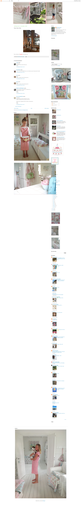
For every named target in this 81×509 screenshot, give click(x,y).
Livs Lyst (53, 311)
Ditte (17, 75)
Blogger (44, 500)
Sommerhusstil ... (29, 6)
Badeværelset (59, 109)
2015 (53, 169)
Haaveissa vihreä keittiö (55, 402)
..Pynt (53, 405)
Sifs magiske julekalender (60, 137)
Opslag (54, 103)
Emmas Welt (54, 387)
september (54, 196)
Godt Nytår (54, 175)
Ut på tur (58, 287)
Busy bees (58, 272)
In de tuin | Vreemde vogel (60, 366)
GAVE (54, 183)
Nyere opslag (16, 108)
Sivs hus (53, 286)
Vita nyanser (54, 354)
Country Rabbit (54, 328)
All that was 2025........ (60, 305)
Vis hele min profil (54, 35)
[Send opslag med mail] (26, 56)
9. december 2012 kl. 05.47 (20, 104)
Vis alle (65, 419)
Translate (58, 65)
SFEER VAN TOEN (55, 365)
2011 (53, 208)
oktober (54, 195)
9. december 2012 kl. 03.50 (20, 93)
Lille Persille (54, 293)
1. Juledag (54, 178)
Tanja (17, 62)
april (53, 203)
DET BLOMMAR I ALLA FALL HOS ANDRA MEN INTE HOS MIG (61, 259)
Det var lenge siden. (59, 312)
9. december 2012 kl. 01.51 (20, 72)
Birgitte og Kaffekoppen (20, 88)
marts (54, 204)
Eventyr (58, 373)
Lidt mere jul (55, 192)
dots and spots (54, 271)
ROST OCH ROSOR (55, 412)
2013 (53, 172)
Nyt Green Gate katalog (56, 184)
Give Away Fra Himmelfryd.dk (61, 131)
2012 (53, 173)
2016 (53, 168)
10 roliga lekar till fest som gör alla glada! (57, 294)
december (54, 174)
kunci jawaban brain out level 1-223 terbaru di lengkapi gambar (61, 389)
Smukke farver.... (59, 115)
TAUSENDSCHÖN (55, 264)
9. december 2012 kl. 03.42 (20, 78)
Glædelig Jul (55, 179)
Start (31, 108)
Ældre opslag (47, 108)
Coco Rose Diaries (55, 304)
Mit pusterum (54, 321)
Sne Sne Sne (55, 187)
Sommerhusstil (58, 27)
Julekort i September (60, 120)
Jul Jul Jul (54, 191)
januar (54, 207)
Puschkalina (18, 69)
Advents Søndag (55, 182)
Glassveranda (54, 343)
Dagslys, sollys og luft (60, 344)
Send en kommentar (18, 106)
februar (54, 205)
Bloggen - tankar (59, 355)
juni (53, 200)
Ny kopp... (58, 395)
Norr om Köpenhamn (19, 96)
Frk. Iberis (54, 372)
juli (53, 199)
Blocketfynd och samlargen (60, 380)
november (54, 194)
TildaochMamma (55, 394)
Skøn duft (54, 188)
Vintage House (54, 257)
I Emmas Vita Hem (55, 350)
